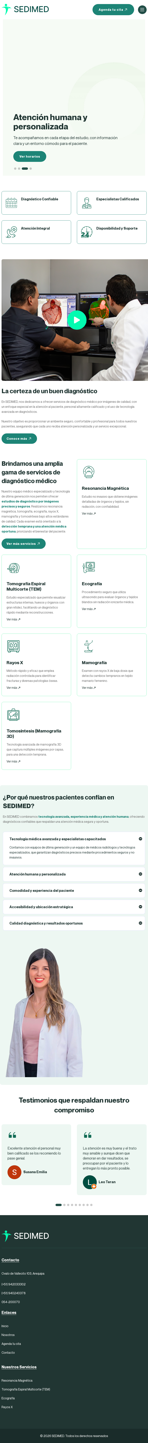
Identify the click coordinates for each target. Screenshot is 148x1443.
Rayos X (7, 1407)
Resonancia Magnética (17, 1380)
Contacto (8, 1352)
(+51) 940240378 (14, 1293)
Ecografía (8, 1398)
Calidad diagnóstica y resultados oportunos (46, 923)
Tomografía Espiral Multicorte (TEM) (26, 1389)
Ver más (87, 513)
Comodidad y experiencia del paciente (41, 891)
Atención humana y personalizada (37, 874)
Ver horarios (29, 156)
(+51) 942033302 (14, 1284)
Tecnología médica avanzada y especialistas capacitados (57, 839)
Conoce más (17, 439)
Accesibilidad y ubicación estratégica (41, 907)
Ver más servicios (21, 544)
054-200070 (11, 1302)
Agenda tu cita (111, 10)
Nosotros (8, 1335)
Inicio (5, 1326)
